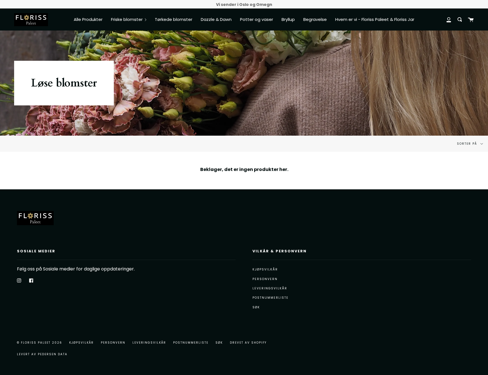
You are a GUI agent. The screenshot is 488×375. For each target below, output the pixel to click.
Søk (256, 307)
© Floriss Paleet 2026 (39, 343)
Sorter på (467, 144)
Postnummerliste (270, 298)
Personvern (265, 279)
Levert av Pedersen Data (42, 354)
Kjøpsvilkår (265, 269)
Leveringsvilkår (269, 288)
